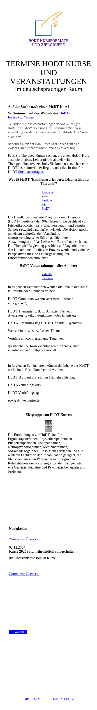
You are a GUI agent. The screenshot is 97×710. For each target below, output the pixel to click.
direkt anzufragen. (31, 172)
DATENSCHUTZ (63, 699)
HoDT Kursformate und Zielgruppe (48, 43)
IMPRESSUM (32, 699)
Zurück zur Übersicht (24, 539)
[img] (48, 23)
